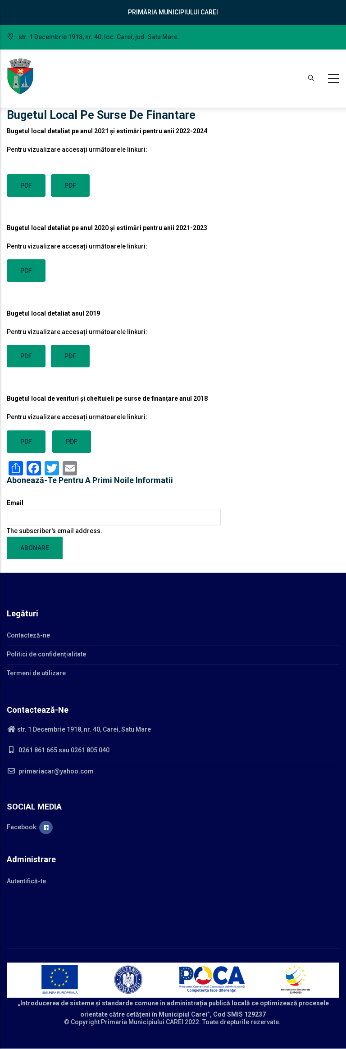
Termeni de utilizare (36, 673)
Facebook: (23, 827)
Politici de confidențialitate (46, 654)
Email (15, 502)
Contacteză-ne (28, 635)
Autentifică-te (26, 881)
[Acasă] (20, 77)
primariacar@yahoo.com (55, 771)
